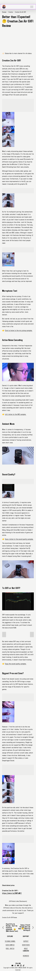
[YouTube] (12, 965)
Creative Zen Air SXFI (20, 12)
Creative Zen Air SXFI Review (9, 917)
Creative (10, 12)
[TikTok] (23, 965)
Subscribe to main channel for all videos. (18, 53)
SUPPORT (26, 941)
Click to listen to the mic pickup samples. (18, 330)
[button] (8, 115)
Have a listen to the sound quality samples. (19, 539)
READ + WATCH (10, 948)
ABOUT (26, 948)
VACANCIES (26, 956)
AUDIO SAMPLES (10, 945)
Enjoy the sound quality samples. (15, 663)
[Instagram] (21, 965)
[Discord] (18, 965)
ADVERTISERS (26, 945)
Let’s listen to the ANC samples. (15, 414)
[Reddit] (15, 965)
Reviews (4, 12)
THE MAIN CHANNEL (10, 941)
